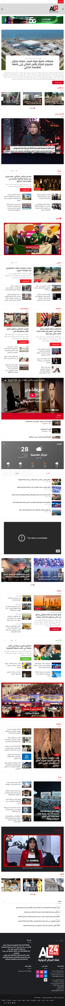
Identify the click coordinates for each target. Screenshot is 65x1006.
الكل (16, 170)
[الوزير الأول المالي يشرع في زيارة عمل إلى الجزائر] (24, 358)
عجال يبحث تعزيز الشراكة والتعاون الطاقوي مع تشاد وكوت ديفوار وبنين (45, 370)
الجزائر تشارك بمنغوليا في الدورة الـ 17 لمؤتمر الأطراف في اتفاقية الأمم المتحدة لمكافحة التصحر (42, 207)
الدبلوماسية (33, 1000)
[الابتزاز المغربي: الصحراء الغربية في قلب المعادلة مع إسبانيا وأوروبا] (56, 489)
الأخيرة (48, 473)
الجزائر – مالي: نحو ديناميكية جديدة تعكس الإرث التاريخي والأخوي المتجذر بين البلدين (11, 349)
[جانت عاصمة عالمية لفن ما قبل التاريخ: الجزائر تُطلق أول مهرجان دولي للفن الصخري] (47, 748)
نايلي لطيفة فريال (36, 58)
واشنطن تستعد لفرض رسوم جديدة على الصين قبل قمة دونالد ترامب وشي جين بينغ (48, 331)
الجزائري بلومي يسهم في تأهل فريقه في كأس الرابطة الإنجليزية (34, 480)
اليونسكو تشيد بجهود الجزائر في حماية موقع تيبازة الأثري (14, 756)
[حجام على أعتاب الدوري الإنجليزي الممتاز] (26, 674)
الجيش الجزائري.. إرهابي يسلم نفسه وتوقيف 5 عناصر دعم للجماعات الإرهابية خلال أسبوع (12, 197)
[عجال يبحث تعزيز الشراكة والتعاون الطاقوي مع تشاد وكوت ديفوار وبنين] (56, 369)
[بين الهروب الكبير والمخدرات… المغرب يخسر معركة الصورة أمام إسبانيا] (10, 98)
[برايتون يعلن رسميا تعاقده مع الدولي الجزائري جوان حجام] (56, 674)
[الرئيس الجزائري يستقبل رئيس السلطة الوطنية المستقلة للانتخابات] (56, 197)
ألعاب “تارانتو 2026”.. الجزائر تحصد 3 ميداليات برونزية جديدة (13, 665)
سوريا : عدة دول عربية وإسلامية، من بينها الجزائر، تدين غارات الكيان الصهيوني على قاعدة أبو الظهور (11, 368)
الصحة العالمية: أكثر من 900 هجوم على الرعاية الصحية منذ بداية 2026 (12, 809)
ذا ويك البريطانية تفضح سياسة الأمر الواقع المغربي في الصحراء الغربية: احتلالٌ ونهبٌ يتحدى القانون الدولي (12, 297)
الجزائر (12, 170)
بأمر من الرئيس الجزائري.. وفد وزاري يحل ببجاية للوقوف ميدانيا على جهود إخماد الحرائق (18, 179)
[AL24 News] (53, 9)
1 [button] (34, 108)
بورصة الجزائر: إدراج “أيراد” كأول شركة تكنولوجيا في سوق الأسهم (54, 889)
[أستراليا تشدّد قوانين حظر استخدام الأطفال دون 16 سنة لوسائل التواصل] (10, 884)
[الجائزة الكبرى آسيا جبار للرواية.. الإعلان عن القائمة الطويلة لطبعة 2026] (26, 731)
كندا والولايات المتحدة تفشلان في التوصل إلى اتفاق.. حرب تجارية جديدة (14, 618)
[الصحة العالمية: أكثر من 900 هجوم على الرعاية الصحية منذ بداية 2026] (26, 810)
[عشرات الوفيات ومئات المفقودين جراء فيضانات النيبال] (54, 98)
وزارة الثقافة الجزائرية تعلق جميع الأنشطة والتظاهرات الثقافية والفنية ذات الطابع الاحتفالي (12, 766)
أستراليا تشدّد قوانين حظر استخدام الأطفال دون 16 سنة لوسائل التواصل (11, 888)
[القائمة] (2, 9)
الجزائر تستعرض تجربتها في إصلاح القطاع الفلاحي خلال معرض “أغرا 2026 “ (13, 608)
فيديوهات (14, 1000)
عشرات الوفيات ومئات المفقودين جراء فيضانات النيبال (54, 103)
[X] (45, 980)
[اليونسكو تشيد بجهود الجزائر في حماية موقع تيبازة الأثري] (26, 757)
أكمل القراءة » (58, 82)
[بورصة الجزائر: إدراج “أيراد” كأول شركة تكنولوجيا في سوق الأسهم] (54, 884)
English (4, 1000)
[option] (54, 98)
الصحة (19, 1000)
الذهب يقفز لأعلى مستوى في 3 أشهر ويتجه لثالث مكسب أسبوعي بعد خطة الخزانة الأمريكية (13, 629)
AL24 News (37, 997)
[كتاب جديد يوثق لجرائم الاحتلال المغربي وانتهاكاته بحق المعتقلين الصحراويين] (26, 740)
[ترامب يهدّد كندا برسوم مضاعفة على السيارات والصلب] (56, 361)
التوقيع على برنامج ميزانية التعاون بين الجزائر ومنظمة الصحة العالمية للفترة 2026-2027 (13, 819)
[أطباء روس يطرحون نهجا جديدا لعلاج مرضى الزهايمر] (26, 784)
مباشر (47, 1000)
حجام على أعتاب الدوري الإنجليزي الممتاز (14, 673)
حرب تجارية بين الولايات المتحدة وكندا (14, 599)
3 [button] (31, 108)
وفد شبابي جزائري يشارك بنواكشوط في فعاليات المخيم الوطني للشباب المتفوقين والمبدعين (13, 207)
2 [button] (33, 108)
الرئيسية (52, 1000)
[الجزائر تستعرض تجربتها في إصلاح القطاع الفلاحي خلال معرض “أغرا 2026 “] (26, 607)
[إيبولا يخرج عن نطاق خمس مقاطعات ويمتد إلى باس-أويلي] (26, 801)
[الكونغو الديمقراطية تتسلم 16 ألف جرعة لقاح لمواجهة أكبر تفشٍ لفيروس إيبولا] (47, 801)
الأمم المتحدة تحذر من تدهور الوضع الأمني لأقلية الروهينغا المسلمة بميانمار (31, 495)
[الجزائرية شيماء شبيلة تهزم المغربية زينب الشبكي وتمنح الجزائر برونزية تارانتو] (56, 504)
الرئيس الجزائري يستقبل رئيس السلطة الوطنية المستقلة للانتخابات (43, 196)
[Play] (32, 239)
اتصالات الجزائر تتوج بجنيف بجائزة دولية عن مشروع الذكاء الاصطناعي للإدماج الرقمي (33, 888)
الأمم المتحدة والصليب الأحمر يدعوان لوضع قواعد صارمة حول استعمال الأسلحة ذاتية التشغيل (42, 297)
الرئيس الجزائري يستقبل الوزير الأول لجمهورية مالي (18, 330)
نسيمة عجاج (57, 612)
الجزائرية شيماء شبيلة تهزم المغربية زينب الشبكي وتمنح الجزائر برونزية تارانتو (32, 502)
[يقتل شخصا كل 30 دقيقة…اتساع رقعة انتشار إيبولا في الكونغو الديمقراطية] (26, 793)
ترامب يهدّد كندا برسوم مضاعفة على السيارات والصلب (44, 360)
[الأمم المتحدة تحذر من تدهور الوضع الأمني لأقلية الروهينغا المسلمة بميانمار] (56, 497)
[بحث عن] (63, 9)
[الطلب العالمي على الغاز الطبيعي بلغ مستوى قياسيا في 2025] (32, 98)
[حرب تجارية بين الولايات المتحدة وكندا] (26, 598)
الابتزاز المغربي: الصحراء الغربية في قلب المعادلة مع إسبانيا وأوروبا (34, 487)
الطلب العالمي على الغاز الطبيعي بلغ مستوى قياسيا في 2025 (32, 103)
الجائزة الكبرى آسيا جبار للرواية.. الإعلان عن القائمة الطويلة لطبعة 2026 (13, 731)
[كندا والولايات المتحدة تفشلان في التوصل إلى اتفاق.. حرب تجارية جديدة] (26, 616)
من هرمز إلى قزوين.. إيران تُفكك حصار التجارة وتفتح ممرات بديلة (35, 510)
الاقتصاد (28, 1000)
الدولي (12, 262)
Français (9, 1000)
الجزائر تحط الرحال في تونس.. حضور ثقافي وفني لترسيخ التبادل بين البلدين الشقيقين (12, 748)
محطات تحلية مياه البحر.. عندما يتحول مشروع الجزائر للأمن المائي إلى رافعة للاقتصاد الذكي (32, 64)
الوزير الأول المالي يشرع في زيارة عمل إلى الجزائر (11, 357)
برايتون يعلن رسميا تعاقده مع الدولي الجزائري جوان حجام (42, 674)
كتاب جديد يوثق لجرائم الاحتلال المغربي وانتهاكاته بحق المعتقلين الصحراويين (13, 739)
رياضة (12, 640)
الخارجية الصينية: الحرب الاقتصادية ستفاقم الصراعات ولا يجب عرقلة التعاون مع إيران (44, 352)
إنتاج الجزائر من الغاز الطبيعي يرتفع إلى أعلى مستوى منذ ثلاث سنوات (48, 616)
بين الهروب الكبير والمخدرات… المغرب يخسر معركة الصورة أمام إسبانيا (11, 102)
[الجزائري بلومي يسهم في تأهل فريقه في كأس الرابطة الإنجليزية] (56, 482)
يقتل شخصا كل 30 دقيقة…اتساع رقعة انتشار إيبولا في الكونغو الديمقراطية (13, 792)
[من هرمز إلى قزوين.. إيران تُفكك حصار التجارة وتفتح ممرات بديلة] (56, 512)
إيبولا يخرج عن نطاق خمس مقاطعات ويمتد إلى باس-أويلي (13, 801)
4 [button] (30, 108)
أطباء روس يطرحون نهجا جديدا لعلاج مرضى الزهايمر (13, 783)
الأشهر (17, 473)
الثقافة (23, 1000)
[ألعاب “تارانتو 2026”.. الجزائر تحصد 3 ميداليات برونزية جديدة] (26, 666)
